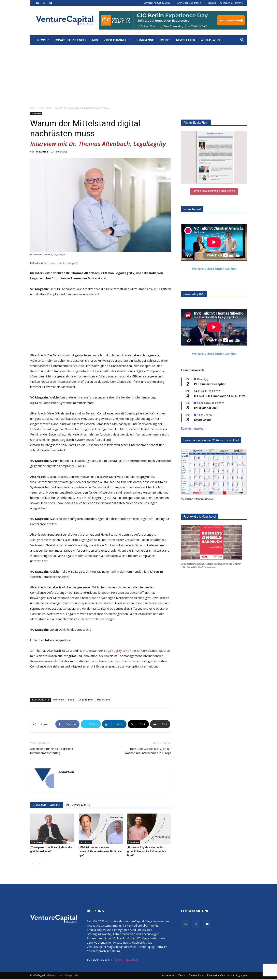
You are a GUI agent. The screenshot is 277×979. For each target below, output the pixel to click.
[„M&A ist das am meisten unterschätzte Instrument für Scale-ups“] (101, 829)
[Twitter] (44, 3)
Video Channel (115, 40)
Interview (58, 699)
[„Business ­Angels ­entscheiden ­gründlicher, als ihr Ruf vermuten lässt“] (149, 829)
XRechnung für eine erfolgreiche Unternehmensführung (51, 751)
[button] (242, 40)
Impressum (168, 975)
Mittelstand (103, 699)
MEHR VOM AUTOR (78, 805)
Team (181, 975)
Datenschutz (196, 975)
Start (32, 107)
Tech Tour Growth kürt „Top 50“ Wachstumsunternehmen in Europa (148, 751)
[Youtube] (51, 3)
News (41, 40)
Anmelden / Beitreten (189, 2)
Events (164, 40)
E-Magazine (145, 40)
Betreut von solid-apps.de (63, 975)
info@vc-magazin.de (124, 959)
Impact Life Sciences (70, 40)
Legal (71, 699)
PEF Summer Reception (210, 384)
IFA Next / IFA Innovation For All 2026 (220, 396)
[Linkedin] (37, 3)
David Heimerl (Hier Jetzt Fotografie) (61, 263)
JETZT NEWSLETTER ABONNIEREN (214, 191)
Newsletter (185, 40)
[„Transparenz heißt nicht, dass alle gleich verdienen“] (52, 829)
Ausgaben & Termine (231, 2)
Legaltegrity (86, 699)
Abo (95, 40)
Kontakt (211, 2)
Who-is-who (210, 40)
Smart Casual (203, 420)
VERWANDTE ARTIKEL (47, 805)
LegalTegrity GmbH (118, 650)
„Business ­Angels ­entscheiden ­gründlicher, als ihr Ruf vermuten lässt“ (146, 851)
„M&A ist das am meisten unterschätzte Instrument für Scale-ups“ (100, 851)
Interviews (45, 107)
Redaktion (41, 151)
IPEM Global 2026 (206, 408)
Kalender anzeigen (193, 428)
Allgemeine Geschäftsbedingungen (227, 975)
